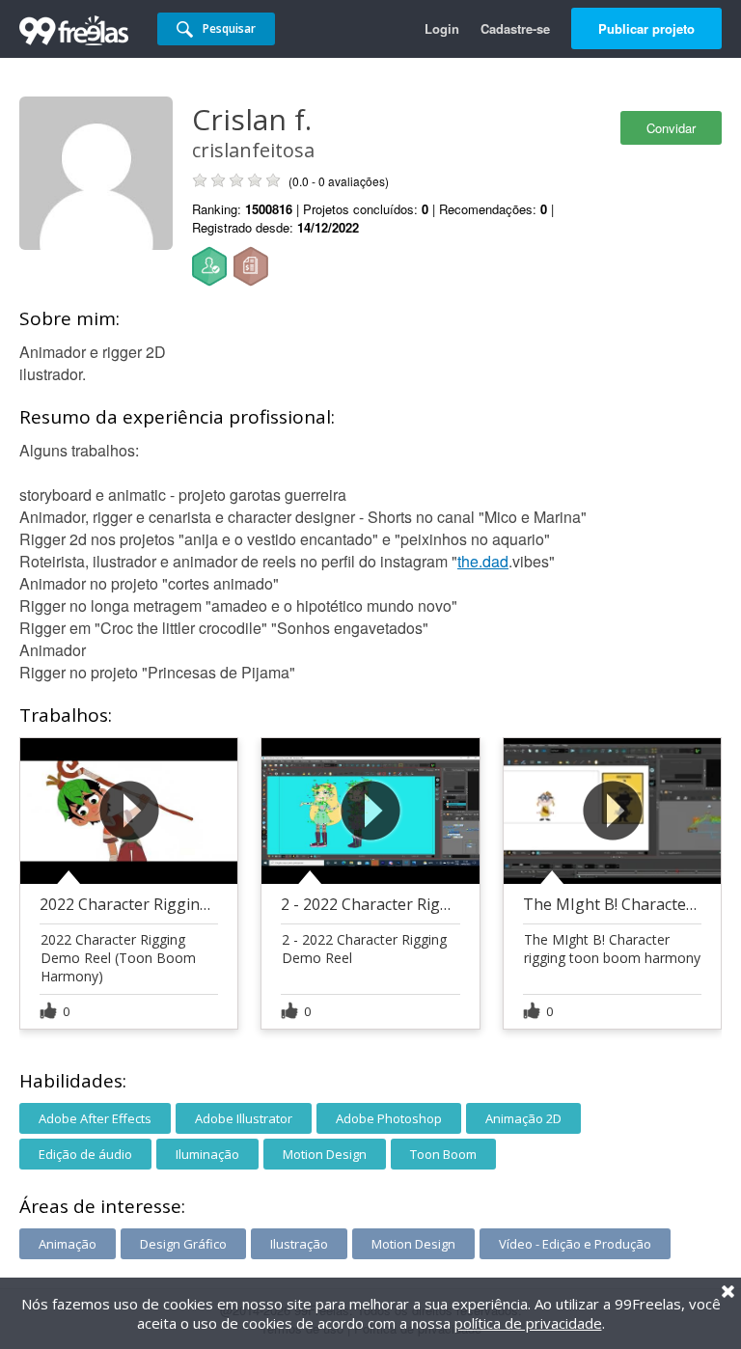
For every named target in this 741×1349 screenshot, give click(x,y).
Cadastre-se (515, 28)
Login (442, 28)
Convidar (671, 128)
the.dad (482, 561)
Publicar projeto (646, 28)
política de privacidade (528, 1323)
